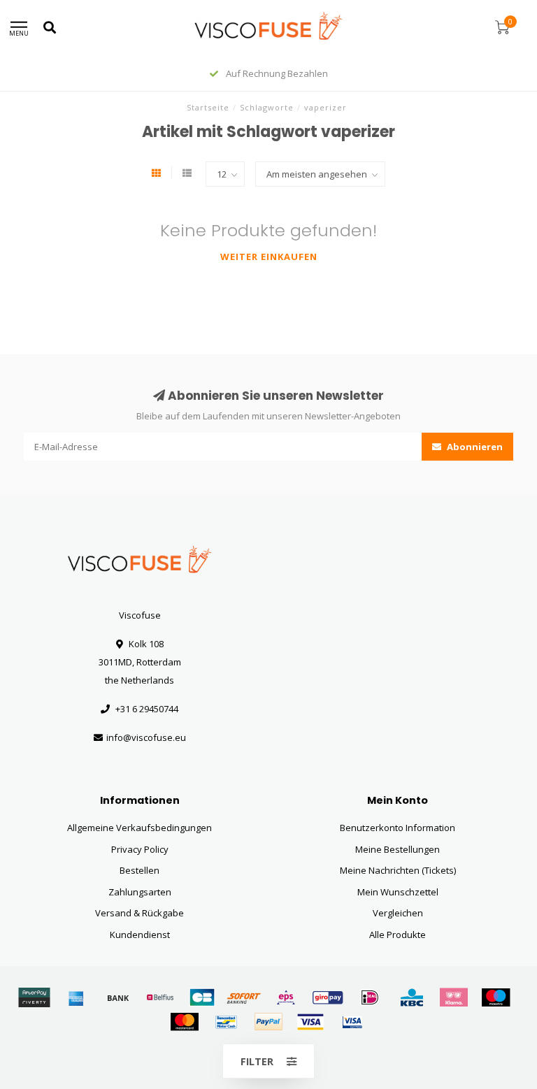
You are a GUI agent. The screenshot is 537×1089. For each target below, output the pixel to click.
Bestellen (139, 870)
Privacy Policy (140, 849)
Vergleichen (398, 913)
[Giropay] (327, 997)
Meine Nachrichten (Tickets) (398, 870)
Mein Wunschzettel (397, 892)
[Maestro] (495, 997)
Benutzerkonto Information (397, 827)
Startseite (208, 107)
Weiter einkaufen (268, 256)
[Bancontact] (226, 1021)
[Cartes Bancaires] (202, 997)
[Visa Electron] (352, 1021)
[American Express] (76, 997)
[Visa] (310, 1021)
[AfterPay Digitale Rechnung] (34, 997)
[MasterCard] (184, 1021)
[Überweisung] (118, 997)
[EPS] (285, 997)
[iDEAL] (369, 997)
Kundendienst (140, 934)
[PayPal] (268, 1021)
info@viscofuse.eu (146, 737)
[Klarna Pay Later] (453, 997)
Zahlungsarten (139, 892)
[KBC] (411, 997)
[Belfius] (160, 997)
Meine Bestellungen (397, 849)
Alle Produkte (397, 934)
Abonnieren (474, 446)
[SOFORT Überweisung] (244, 997)
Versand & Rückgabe (139, 913)
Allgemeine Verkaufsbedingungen (139, 827)
